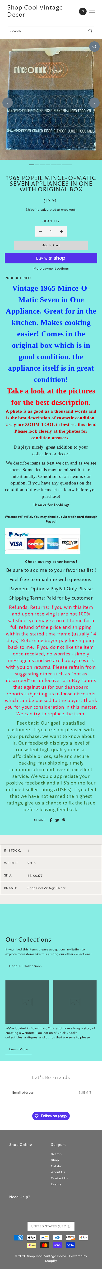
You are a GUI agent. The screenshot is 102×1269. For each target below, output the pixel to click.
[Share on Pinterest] (63, 820)
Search (56, 1154)
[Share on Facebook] (51, 820)
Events (56, 1184)
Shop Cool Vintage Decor (35, 11)
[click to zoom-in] (94, 46)
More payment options (51, 268)
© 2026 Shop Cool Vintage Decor (40, 1256)
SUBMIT (85, 1092)
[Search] (90, 31)
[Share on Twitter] (57, 820)
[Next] (94, 102)
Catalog (57, 1166)
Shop (55, 1160)
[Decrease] (40, 231)
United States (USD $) (51, 1226)
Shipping (33, 209)
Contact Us (59, 1178)
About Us (58, 1172)
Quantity (51, 221)
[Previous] (7, 102)
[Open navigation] (92, 11)
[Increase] (61, 231)
